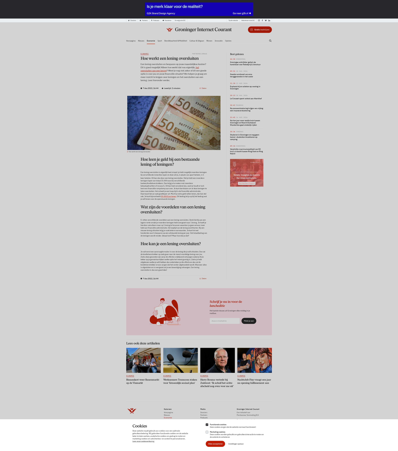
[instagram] (259, 20)
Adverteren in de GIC (248, 20)
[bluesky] (266, 20)
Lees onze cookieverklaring (143, 441)
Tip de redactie (233, 20)
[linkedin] (269, 20)
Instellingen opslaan (236, 444)
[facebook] (262, 20)
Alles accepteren (215, 444)
